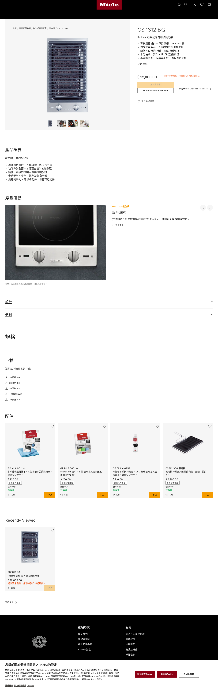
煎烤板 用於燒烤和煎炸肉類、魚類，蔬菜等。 (185, 473)
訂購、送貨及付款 (135, 634)
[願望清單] (201, 5)
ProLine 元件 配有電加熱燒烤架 (23, 576)
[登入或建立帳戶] (194, 5)
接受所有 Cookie (144, 674)
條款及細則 (84, 639)
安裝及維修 (132, 650)
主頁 (15, 29)
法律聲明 (9, 686)
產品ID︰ (10, 158)
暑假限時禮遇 (14, 483)
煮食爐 (52, 29)
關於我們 (83, 634)
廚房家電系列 (25, 29)
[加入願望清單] (52, 426)
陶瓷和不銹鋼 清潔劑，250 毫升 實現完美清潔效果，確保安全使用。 (135, 473)
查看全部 (9, 602)
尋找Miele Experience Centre (194, 89)
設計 (8, 302)
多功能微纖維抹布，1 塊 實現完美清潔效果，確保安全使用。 (30, 473)
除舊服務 (130, 644)
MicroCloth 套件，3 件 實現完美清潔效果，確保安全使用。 (82, 473)
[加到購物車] (49, 495)
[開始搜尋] (179, 4)
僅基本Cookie (167, 674)
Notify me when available (156, 90)
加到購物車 (155, 85)
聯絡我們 (130, 655)
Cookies (30, 686)
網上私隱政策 (85, 644)
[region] (109, 674)
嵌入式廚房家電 (40, 29)
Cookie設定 (189, 674)
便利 (8, 315)
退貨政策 (130, 639)
